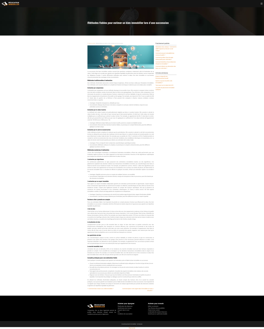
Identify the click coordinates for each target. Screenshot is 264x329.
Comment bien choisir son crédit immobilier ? (101, 288)
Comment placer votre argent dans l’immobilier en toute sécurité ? (137, 289)
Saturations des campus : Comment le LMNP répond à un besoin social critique (166, 48)
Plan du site (132, 328)
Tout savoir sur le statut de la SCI (164, 85)
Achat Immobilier (92, 43)
